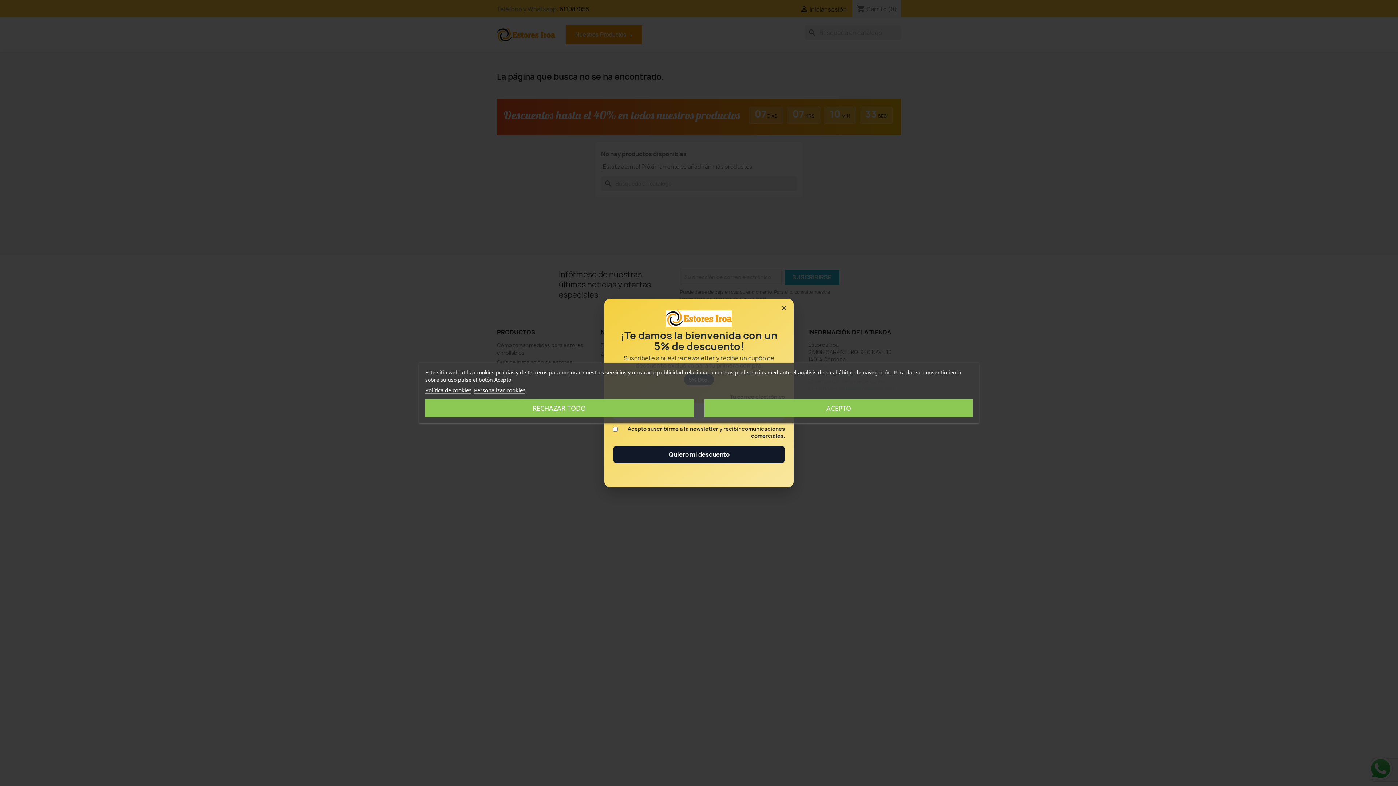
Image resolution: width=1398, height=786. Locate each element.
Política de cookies (448, 390)
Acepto (838, 408)
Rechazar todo (559, 408)
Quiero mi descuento (699, 454)
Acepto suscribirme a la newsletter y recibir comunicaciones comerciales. (706, 433)
